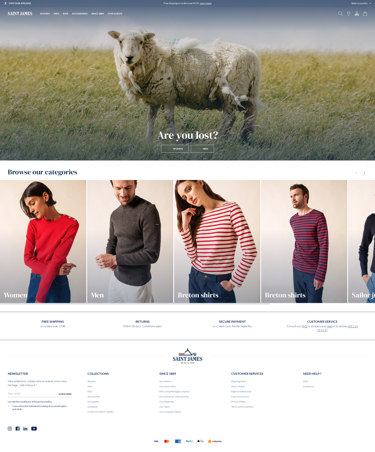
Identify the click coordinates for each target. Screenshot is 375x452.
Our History (165, 381)
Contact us (308, 386)
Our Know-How (167, 386)
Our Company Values (170, 411)
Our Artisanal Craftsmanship (174, 396)
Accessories (94, 396)
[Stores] (348, 13)
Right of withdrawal (241, 391)
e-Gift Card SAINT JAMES (100, 411)
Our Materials (166, 401)
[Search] (340, 13)
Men (90, 386)
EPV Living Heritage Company (174, 391)
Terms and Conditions (242, 406)
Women (92, 381)
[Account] (357, 13)
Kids (90, 391)
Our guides (93, 401)
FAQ (305, 326)
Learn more (206, 3)
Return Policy (238, 386)
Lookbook (93, 406)
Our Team (164, 406)
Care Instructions (240, 396)
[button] (361, 3)
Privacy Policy (238, 401)
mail (329, 326)
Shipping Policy (239, 381)
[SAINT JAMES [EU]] (20, 13)
